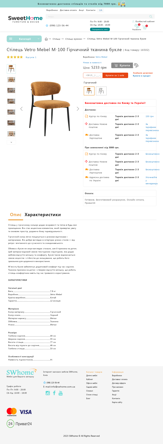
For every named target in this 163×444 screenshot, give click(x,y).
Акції (81, 10)
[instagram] (48, 393)
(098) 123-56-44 (59, 25)
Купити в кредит (142, 75)
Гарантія (115, 390)
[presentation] (21, 109)
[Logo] (25, 19)
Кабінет (89, 379)
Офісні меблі (91, 383)
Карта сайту (117, 402)
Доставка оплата (68, 10)
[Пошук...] (151, 16)
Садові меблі (91, 387)
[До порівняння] (136, 65)
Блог (88, 398)
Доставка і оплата (119, 379)
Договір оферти (119, 383)
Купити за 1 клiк (115, 75)
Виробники (52, 10)
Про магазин (117, 387)
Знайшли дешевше (143, 73)
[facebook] (54, 393)
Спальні (89, 390)
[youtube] (61, 393)
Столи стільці (92, 394)
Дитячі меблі (91, 375)
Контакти (91, 10)
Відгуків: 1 (31, 57)
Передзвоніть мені (100, 29)
